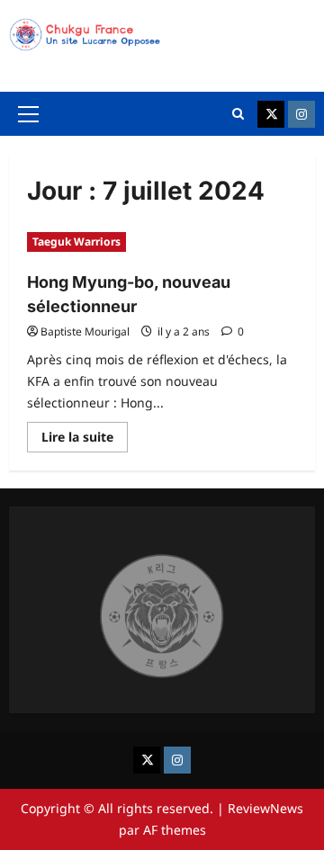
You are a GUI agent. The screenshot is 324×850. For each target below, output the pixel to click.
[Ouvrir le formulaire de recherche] (238, 114)
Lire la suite (84, 439)
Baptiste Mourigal (85, 331)
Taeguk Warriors (76, 241)
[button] (28, 114)
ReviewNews (265, 808)
